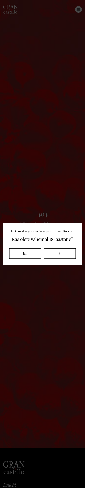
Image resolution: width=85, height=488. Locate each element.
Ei (60, 253)
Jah (25, 253)
